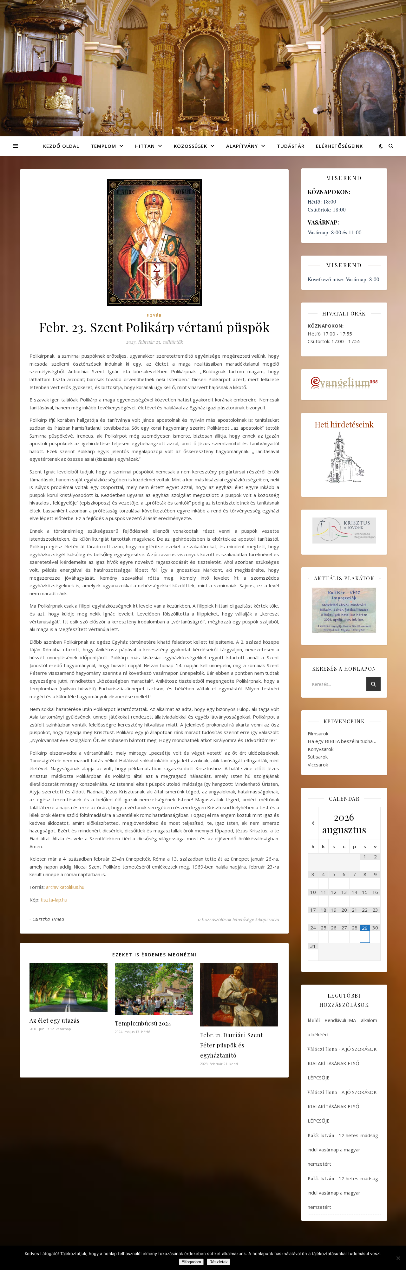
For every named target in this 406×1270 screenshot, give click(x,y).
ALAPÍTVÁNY (242, 146)
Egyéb (154, 315)
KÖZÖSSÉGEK (190, 146)
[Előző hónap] (313, 823)
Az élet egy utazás (54, 1020)
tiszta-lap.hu (54, 899)
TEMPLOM (103, 146)
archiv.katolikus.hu (65, 887)
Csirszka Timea (48, 919)
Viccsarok (318, 764)
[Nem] (398, 1258)
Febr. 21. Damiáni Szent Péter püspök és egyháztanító (231, 1045)
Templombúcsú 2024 (143, 1023)
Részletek (218, 1262)
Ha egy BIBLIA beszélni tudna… (342, 741)
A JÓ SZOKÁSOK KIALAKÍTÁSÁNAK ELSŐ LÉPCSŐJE (342, 1063)
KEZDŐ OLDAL (61, 146)
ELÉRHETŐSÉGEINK (339, 146)
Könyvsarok (320, 749)
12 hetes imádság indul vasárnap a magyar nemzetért (343, 1149)
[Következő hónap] (375, 823)
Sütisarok (318, 756)
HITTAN (145, 146)
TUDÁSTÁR (290, 146)
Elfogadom (191, 1262)
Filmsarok (318, 733)
